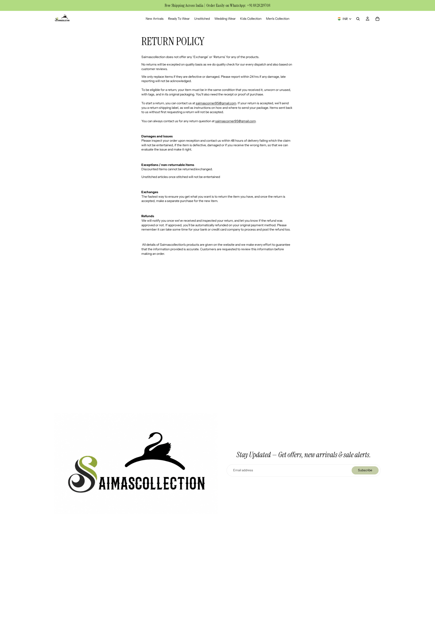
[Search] (358, 19)
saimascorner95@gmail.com (216, 103)
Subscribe (365, 470)
